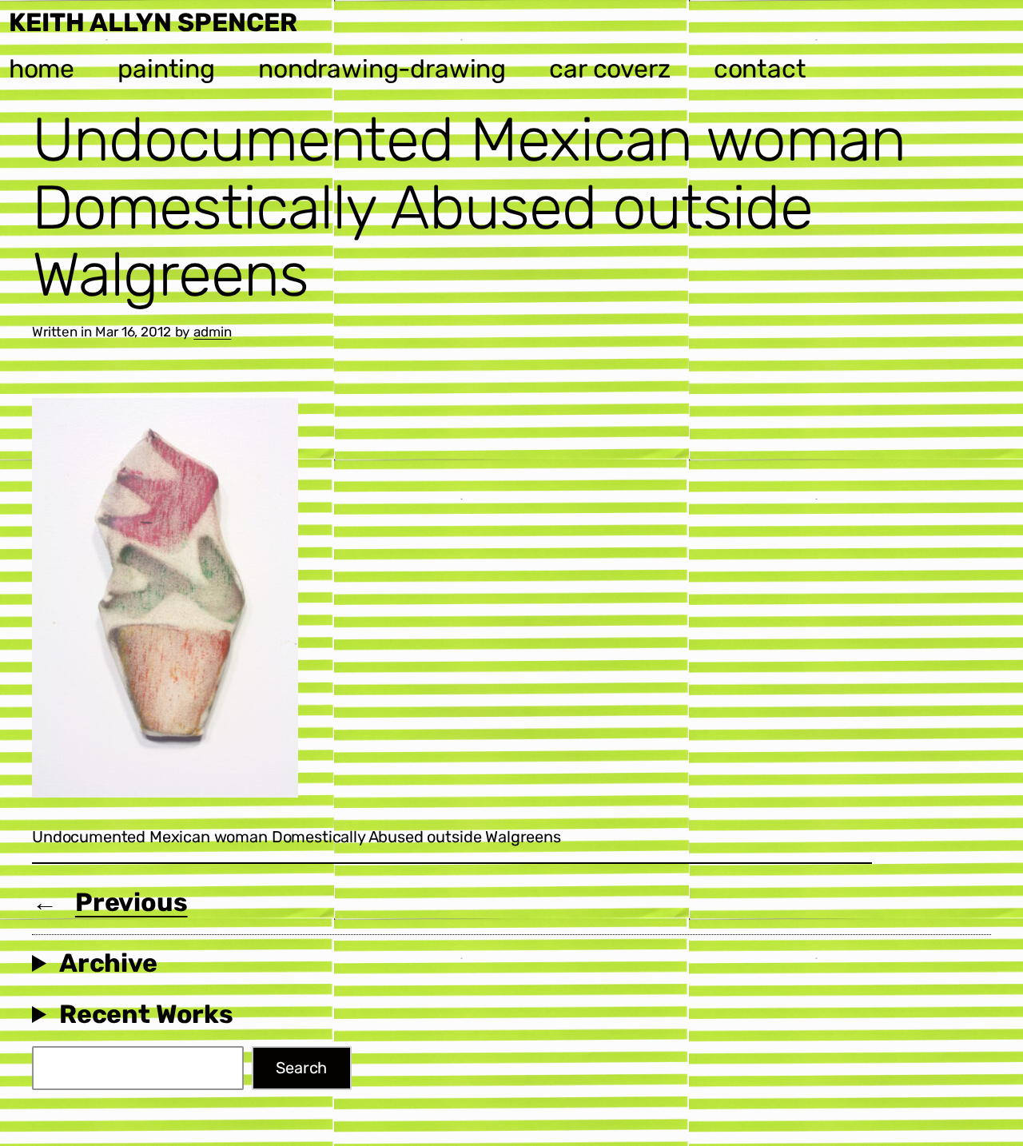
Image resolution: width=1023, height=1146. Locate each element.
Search (301, 1067)
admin (212, 332)
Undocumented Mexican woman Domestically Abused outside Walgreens (469, 207)
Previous (131, 902)
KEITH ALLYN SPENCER (153, 22)
